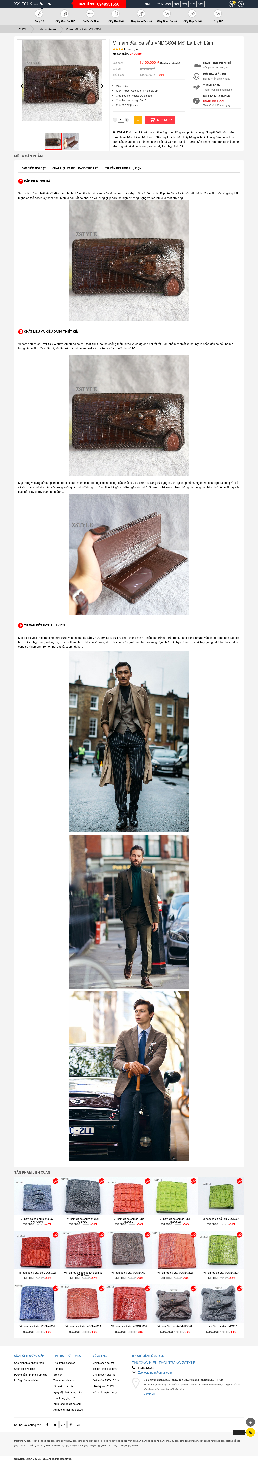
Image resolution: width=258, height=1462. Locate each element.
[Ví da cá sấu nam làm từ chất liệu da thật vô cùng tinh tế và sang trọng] (250, 1432)
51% (192, 4)
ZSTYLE (23, 29)
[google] (63, 1424)
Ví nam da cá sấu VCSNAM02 (175, 1272)
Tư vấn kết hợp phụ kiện (123, 168)
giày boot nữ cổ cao (230, 1440)
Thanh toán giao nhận (105, 1369)
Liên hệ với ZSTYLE (104, 1386)
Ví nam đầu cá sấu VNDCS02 (174, 1326)
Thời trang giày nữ (64, 1398)
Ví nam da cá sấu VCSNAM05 (83, 1326)
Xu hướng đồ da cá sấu (67, 1404)
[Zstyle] (23, 3)
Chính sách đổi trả (103, 1363)
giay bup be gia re (150, 1440)
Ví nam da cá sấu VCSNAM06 (129, 1326)
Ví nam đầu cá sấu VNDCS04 (83, 29)
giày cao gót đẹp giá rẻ (95, 1445)
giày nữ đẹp (133, 1445)
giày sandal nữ (167, 1440)
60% (168, 4)
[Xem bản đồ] (136, 1387)
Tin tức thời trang (67, 1356)
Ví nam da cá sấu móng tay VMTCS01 (37, 1220)
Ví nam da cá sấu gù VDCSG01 (221, 1219)
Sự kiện (57, 1374)
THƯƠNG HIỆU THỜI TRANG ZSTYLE (164, 1362)
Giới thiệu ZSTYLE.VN (106, 1380)
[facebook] (47, 1424)
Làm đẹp (58, 1369)
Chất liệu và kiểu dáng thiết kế (75, 168)
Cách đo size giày (24, 1369)
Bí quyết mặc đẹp (63, 1386)
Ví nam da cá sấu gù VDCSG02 (37, 1272)
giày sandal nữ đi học (209, 1440)
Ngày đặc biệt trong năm (67, 1392)
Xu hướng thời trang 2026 (68, 1410)
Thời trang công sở (64, 1363)
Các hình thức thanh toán (29, 1363)
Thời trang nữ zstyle (117, 1445)
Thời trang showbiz (64, 1380)
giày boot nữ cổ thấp (24, 1445)
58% (176, 4)
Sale (148, 4)
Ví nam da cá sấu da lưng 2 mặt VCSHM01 (83, 1274)
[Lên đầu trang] (250, 1422)
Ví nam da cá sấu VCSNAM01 (129, 1272)
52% (184, 4)
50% (200, 4)
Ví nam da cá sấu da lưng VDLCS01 (129, 1220)
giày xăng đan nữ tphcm (187, 1440)
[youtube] (78, 1424)
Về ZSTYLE (100, 1356)
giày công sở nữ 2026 (61, 1440)
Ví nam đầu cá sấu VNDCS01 (221, 1326)
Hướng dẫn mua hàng (26, 1380)
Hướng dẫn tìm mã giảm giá (30, 1374)
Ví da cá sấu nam (47, 29)
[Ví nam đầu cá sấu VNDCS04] (61, 80)
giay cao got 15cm (74, 1445)
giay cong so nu (80, 1440)
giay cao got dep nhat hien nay (50, 1445)
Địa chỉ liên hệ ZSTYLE (148, 1356)
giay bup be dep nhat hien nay (126, 1440)
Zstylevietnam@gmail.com (155, 1372)
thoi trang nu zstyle (23, 1440)
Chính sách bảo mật (104, 1374)
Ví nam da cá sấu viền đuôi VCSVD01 (83, 1220)
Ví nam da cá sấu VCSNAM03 (221, 1272)
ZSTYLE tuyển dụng (105, 1392)
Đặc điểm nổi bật (33, 168)
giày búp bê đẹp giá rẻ (100, 1440)
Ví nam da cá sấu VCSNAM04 (37, 1326)
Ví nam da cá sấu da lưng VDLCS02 (175, 1220)
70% (160, 4)
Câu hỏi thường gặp (29, 1356)
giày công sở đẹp (41, 1440)
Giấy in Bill (149, 1393)
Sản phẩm (44, 4)
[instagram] (70, 1424)
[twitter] (55, 1424)
